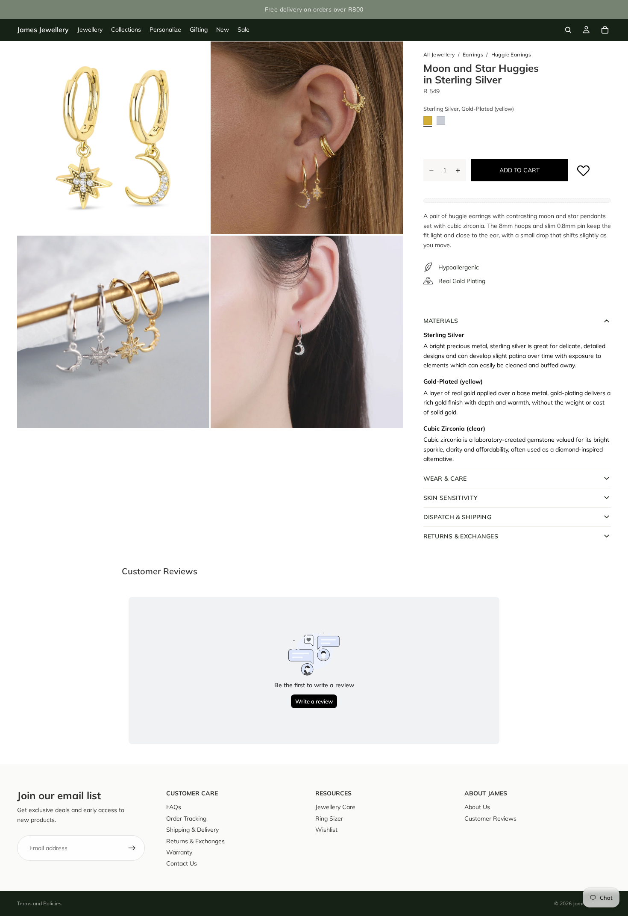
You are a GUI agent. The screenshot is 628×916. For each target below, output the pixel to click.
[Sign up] (132, 848)
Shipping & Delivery (192, 829)
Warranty (179, 852)
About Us (477, 807)
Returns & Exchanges (195, 841)
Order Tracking (186, 818)
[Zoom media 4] (307, 332)
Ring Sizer (329, 818)
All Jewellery (439, 54)
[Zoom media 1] (113, 137)
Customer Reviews (490, 818)
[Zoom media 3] (113, 332)
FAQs (173, 807)
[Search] (568, 30)
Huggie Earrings (511, 54)
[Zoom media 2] (307, 137)
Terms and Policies (39, 903)
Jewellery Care (335, 807)
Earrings (473, 54)
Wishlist (326, 829)
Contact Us (181, 863)
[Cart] (605, 30)
